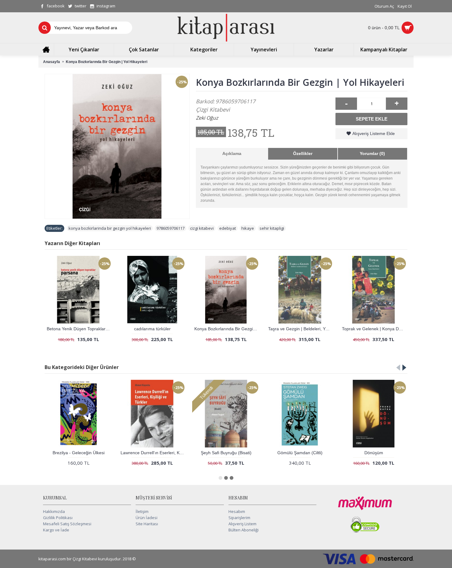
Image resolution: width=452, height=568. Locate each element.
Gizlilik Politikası (58, 517)
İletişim (142, 511)
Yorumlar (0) (372, 153)
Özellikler (302, 153)
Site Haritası (147, 523)
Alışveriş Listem (242, 523)
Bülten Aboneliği (243, 530)
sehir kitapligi (272, 228)
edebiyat (227, 228)
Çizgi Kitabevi (213, 109)
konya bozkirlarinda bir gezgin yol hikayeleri (110, 228)
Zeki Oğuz (207, 117)
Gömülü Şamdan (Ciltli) (300, 452)
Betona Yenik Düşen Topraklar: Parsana (79, 328)
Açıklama (231, 153)
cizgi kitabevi (202, 228)
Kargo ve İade (56, 530)
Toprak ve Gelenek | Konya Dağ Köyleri (374, 328)
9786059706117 (170, 228)
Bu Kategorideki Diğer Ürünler (82, 367)
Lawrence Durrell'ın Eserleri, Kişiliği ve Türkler (153, 452)
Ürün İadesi (146, 517)
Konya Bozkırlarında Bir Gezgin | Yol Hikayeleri (227, 328)
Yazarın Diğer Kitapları (72, 243)
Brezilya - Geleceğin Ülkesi (79, 452)
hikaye (247, 228)
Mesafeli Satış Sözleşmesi (67, 523)
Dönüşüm (373, 452)
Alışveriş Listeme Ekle (373, 133)
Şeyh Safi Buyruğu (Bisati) (226, 452)
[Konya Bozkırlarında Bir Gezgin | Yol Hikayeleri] (117, 146)
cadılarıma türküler (152, 328)
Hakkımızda (54, 511)
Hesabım (236, 511)
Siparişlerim (239, 517)
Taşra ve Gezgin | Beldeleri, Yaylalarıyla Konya (301, 328)
